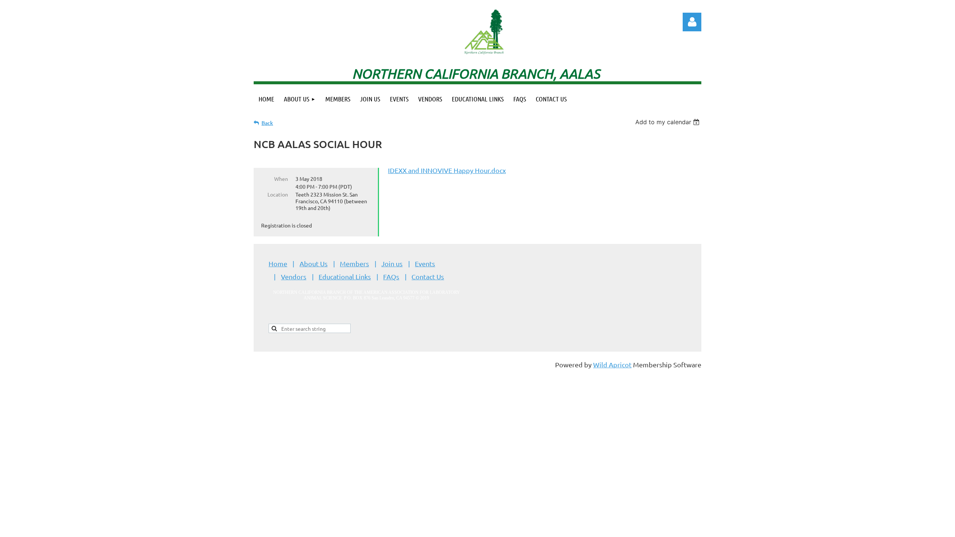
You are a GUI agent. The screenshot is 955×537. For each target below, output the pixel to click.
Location (277, 194)
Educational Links (345, 276)
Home (278, 263)
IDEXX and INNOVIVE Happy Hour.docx (447, 170)
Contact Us (427, 276)
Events (425, 263)
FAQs (391, 276)
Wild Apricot (612, 364)
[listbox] (668, 121)
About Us (314, 263)
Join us (392, 263)
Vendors (293, 276)
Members (354, 263)
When (281, 178)
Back (267, 122)
